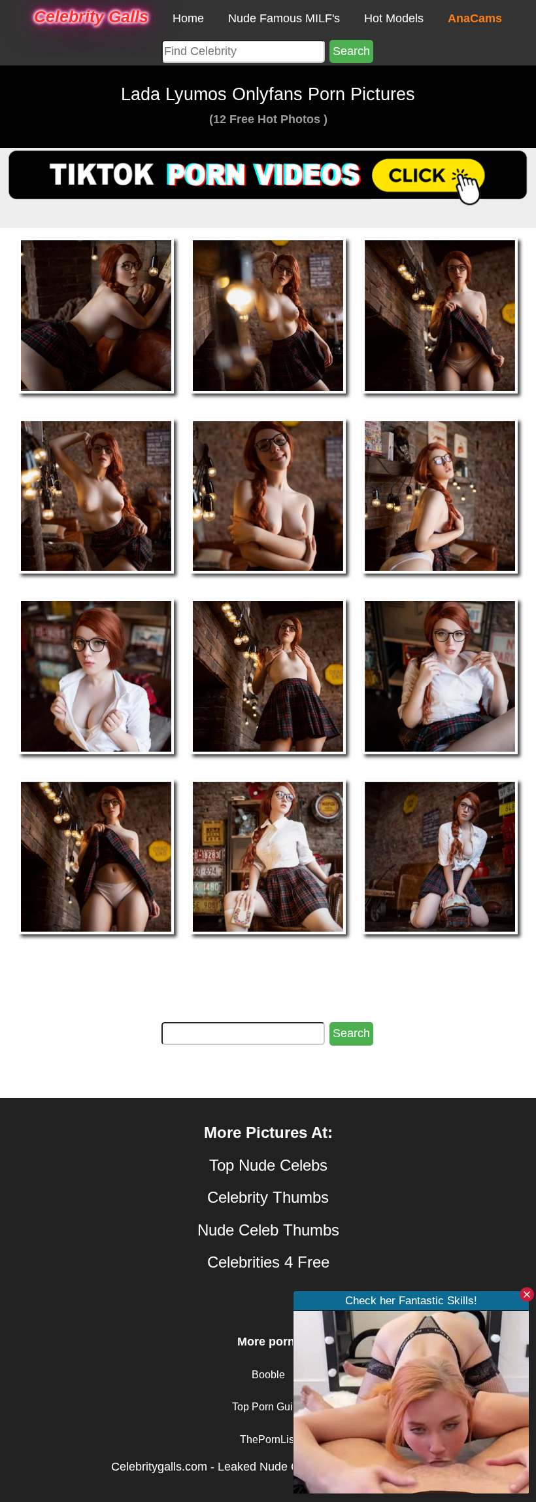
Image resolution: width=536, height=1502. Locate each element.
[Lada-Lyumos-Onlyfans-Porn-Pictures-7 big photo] (268, 675)
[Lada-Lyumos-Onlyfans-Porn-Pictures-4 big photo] (268, 495)
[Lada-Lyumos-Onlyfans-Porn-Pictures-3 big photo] (96, 495)
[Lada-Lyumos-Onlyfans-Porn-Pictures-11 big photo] (440, 855)
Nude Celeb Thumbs (268, 1230)
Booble (268, 1374)
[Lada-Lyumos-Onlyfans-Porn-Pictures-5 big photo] (440, 495)
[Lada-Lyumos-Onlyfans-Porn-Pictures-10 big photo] (268, 855)
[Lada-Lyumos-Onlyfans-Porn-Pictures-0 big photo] (96, 314)
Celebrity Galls (91, 16)
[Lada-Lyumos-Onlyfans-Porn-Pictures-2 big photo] (440, 314)
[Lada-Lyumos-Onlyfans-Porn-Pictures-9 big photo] (96, 855)
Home (188, 18)
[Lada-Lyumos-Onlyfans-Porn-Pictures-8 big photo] (440, 675)
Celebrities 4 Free (268, 1262)
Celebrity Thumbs (268, 1197)
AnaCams (475, 18)
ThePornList (268, 1439)
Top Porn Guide (268, 1406)
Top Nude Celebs (268, 1165)
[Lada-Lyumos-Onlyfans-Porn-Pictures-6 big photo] (96, 675)
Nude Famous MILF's (284, 18)
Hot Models (394, 18)
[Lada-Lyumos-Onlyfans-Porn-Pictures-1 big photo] (268, 314)
